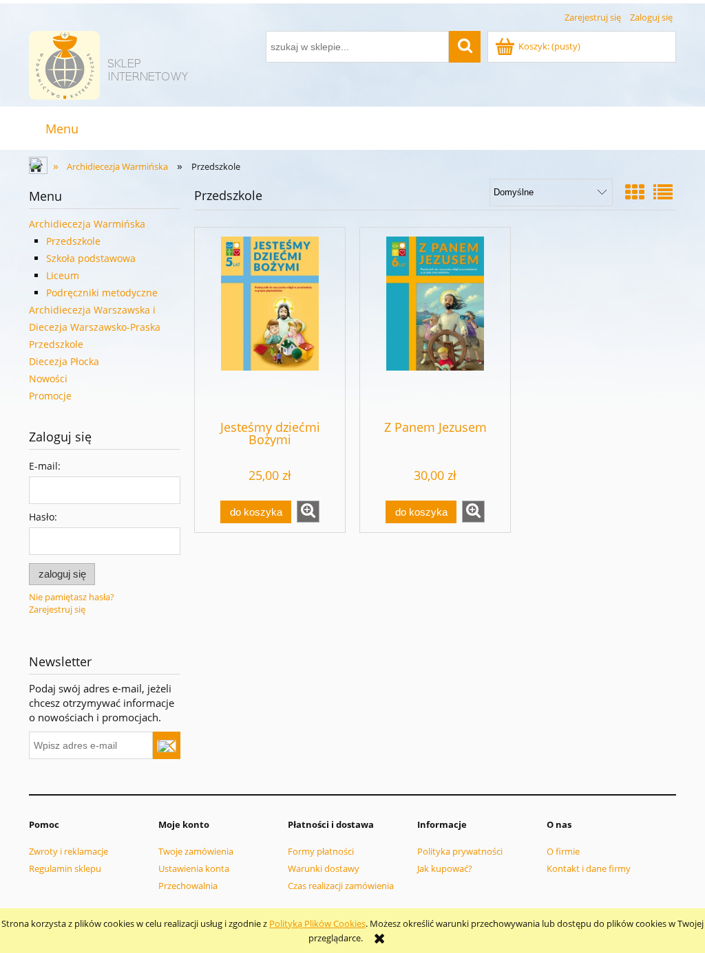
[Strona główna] (111, 63)
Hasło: (43, 516)
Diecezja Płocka (64, 361)
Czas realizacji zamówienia (341, 885)
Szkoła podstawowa (91, 258)
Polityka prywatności (460, 851)
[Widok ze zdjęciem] (634, 192)
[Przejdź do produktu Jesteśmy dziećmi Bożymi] (270, 322)
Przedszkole (73, 241)
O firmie (563, 851)
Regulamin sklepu (65, 868)
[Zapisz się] (166, 745)
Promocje (50, 395)
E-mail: (45, 465)
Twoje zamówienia (195, 851)
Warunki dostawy (323, 868)
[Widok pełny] (663, 192)
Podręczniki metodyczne (102, 292)
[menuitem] (61, 129)
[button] (308, 512)
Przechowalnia (188, 885)
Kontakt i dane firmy (589, 868)
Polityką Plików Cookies (317, 923)
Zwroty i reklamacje (68, 851)
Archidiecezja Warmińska (87, 223)
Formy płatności (321, 851)
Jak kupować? (444, 868)
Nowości (48, 378)
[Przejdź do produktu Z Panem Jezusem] (435, 322)
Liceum (62, 275)
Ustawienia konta (193, 868)
